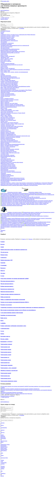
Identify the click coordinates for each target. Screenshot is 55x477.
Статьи (2, 275)
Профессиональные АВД (6, 260)
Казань (2, 434)
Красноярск (3, 438)
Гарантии (3, 262)
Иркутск (2, 432)
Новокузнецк (4, 448)
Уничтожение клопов (6, 360)
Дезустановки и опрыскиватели (26, 182)
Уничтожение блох (5, 362)
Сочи (2, 461)
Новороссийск (4, 449)
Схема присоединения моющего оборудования (12, 312)
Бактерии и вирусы (5, 336)
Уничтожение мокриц (6, 349)
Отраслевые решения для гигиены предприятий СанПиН (15, 278)
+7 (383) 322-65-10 (5, 17)
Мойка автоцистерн (5, 296)
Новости (3, 270)
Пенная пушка (4, 254)
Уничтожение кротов (6, 378)
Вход (2, 231)
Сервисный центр (5, 328)
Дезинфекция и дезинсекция (40, 182)
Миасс (2, 442)
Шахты (2, 475)
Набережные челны (5, 444)
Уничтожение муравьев (6, 344)
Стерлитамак (4, 462)
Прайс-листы (4, 318)
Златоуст (2, 430)
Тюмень (2, 468)
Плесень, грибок (4, 339)
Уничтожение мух (5, 357)
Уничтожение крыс (5, 375)
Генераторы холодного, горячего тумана (10, 182)
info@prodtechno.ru (5, 10)
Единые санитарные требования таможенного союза (13, 325)
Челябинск (3, 473)
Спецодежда (3, 257)
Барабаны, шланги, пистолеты (44, 184)
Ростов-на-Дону (4, 457)
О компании (3, 265)
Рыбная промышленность (7, 286)
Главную (24, 239)
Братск (2, 425)
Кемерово (3, 436)
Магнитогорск (4, 440)
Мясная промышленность (7, 283)
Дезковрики (26, 185)
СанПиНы (3, 323)
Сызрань (2, 463)
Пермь (2, 455)
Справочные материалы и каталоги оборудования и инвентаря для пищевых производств (23, 307)
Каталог (30, 239)
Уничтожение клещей (6, 354)
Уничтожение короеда (6, 352)
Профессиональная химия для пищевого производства (14, 249)
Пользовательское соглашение (7, 396)
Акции (2, 246)
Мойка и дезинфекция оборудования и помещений (13, 299)
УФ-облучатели (4, 252)
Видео (2, 320)
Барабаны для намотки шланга (8, 315)
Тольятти (3, 467)
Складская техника (33, 185)
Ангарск (2, 422)
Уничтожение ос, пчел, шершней (8, 367)
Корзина (2, 228)
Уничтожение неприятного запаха (9, 381)
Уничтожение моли (5, 346)
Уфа (1, 471)
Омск (2, 452)
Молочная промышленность (7, 281)
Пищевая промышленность (7, 291)
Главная (3, 241)
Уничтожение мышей (6, 373)
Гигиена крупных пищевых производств (10, 294)
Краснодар (3, 437)
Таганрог (3, 466)
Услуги (2, 331)
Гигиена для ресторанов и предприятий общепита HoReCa (15, 302)
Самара (2, 460)
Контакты (3, 268)
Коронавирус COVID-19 (6, 341)
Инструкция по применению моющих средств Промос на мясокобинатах (18, 310)
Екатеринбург (4, 427)
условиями (21, 28)
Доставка (3, 273)
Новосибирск (4, 450)
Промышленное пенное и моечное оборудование (12, 185)
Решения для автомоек (6, 304)
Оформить (3, 230)
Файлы (2, 333)
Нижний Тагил (4, 446)
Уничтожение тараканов (6, 365)
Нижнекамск (3, 445)
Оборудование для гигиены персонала (28, 184)
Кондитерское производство (7, 289)
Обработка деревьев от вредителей (9, 370)
